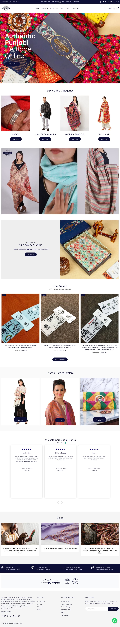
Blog (38, 609)
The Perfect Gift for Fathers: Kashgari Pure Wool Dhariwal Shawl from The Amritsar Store (20, 550)
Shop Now (16, 139)
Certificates (65, 615)
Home (37, 8)
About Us (45, 8)
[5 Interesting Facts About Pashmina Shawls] (60, 534)
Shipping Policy (66, 609)
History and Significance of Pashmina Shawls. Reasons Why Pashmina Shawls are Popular (99, 550)
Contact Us (75, 8)
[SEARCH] (105, 8)
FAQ (61, 8)
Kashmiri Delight (20, 419)
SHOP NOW (31, 254)
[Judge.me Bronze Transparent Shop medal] (75, 581)
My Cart (39, 604)
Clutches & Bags (99, 419)
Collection (54, 8)
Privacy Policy (65, 601)
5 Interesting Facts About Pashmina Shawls (60, 548)
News (67, 8)
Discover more (60, 359)
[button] (117, 8)
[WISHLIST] (114, 8)
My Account (41, 601)
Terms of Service (66, 604)
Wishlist (39, 607)
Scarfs (60, 420)
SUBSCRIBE (113, 608)
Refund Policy (65, 607)
